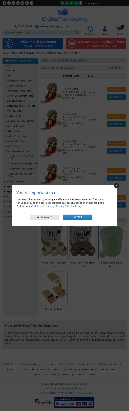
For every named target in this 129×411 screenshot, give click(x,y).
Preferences (44, 217)
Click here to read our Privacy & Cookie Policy (56, 206)
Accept (77, 217)
